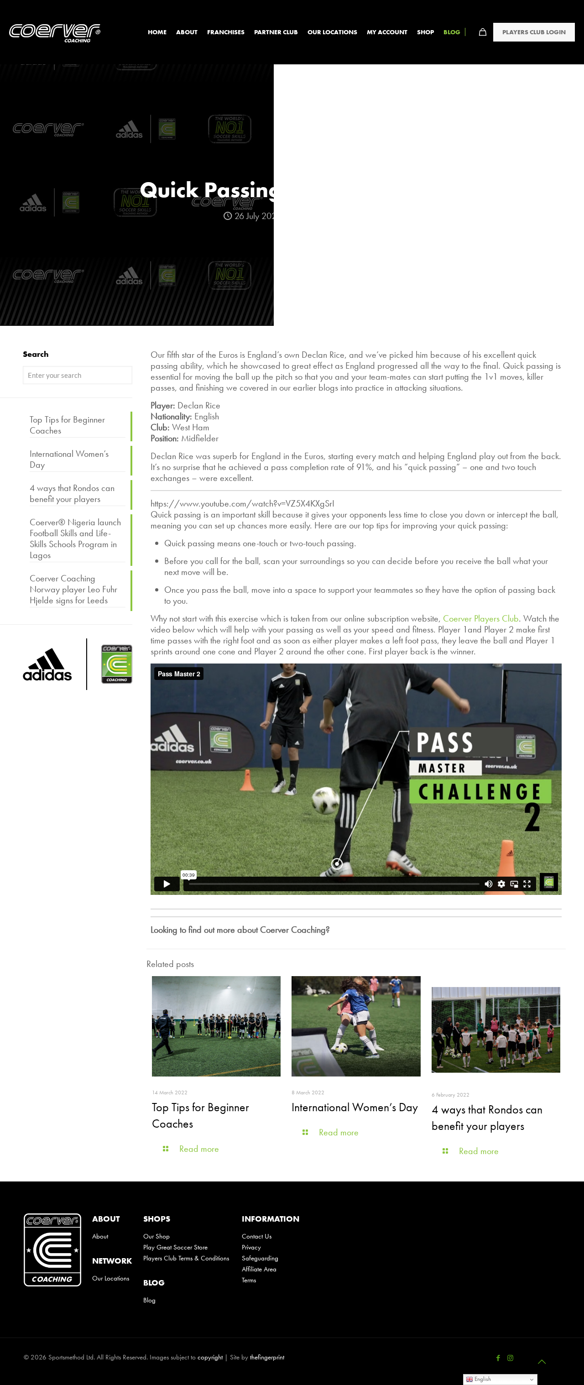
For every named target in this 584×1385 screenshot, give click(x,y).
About (100, 1236)
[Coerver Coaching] (54, 32)
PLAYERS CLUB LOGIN (534, 32)
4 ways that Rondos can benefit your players (72, 493)
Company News (332, 216)
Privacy (251, 1247)
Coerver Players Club (481, 618)
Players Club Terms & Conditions (187, 1258)
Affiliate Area (259, 1269)
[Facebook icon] (498, 1358)
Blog (149, 1300)
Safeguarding (260, 1258)
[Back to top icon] (541, 1362)
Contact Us (256, 1236)
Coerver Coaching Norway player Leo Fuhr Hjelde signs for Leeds (73, 589)
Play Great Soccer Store (175, 1247)
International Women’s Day (355, 1107)
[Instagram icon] (510, 1358)
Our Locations (110, 1278)
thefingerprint (267, 1357)
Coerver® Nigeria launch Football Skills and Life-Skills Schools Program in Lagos (75, 539)
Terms (249, 1280)
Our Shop (156, 1236)
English (482, 1379)
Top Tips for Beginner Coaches (67, 425)
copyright (210, 1357)
